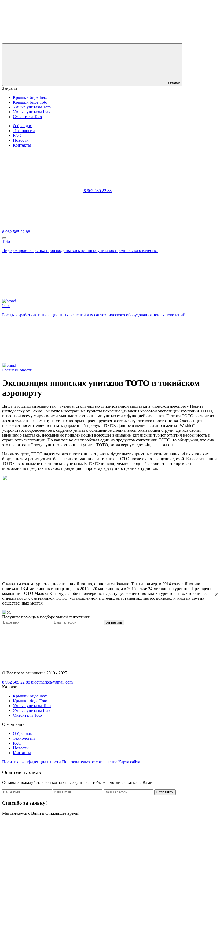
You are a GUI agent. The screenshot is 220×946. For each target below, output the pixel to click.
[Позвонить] (42, 900)
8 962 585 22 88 (16, 682)
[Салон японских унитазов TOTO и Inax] (42, 41)
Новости (21, 140)
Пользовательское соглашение (89, 762)
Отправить (165, 792)
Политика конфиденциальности (31, 762)
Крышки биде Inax (30, 97)
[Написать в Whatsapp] (43, 859)
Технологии (24, 130)
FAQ (17, 135)
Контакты (22, 145)
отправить (114, 622)
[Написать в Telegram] (124, 859)
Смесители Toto (27, 116)
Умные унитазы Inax (31, 112)
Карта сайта (129, 762)
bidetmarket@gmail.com (52, 682)
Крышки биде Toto (30, 102)
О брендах (22, 125)
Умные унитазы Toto (32, 107)
